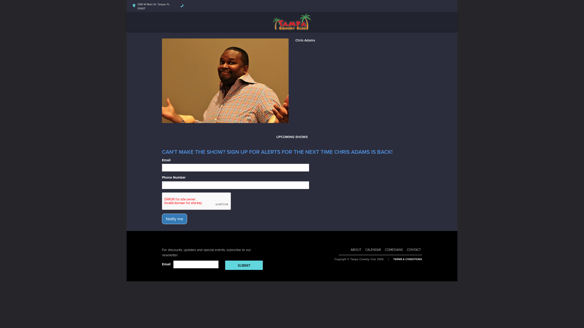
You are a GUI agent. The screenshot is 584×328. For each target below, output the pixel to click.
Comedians (394, 250)
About (356, 250)
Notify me (174, 218)
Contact (414, 250)
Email (166, 160)
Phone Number (173, 177)
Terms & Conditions (407, 259)
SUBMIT (244, 265)
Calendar (373, 250)
